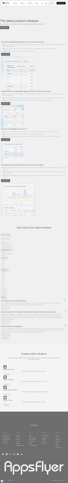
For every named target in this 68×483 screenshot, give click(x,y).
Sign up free (51, 3)
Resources (29, 3)
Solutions (22, 3)
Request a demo (61, 3)
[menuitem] (15, 3)
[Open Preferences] (2, 481)
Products (15, 3)
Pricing (36, 3)
